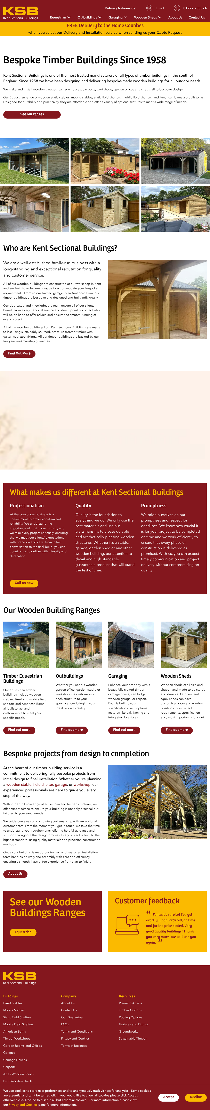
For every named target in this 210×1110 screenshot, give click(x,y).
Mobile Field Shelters (18, 1024)
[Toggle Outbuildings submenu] (100, 16)
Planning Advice (130, 1003)
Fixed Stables (12, 1003)
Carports (9, 1067)
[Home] (20, 14)
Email (160, 8)
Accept (168, 1097)
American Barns (14, 1031)
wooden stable (18, 784)
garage (61, 784)
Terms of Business (74, 1046)
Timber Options (130, 1010)
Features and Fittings (134, 1024)
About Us (175, 17)
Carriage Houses (15, 1060)
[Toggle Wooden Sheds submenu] (160, 16)
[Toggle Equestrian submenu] (69, 16)
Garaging (115, 17)
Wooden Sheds (145, 17)
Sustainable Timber (133, 1038)
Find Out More (19, 353)
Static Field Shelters (17, 1017)
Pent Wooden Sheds (17, 1081)
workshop (82, 784)
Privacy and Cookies (23, 1105)
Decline (196, 1097)
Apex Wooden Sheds (18, 1074)
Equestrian (58, 17)
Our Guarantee (72, 1017)
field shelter (43, 784)
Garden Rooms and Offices (22, 1046)
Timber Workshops (16, 1038)
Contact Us (197, 17)
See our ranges (32, 114)
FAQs (65, 1024)
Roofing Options (130, 1017)
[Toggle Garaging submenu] (125, 16)
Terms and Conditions (77, 1031)
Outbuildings (87, 17)
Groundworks (128, 1031)
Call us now (24, 583)
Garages (9, 1053)
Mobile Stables (14, 1010)
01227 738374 (195, 8)
